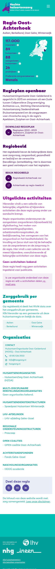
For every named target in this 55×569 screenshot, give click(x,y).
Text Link (9, 487)
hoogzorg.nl (14, 364)
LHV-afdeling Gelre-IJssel (19, 419)
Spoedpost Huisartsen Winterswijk (24, 406)
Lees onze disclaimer (38, 502)
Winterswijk (37, 327)
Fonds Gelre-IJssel (15, 457)
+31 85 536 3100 (16, 356)
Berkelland (12, 327)
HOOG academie (14, 469)
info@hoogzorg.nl (17, 360)
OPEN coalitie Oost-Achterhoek (23, 445)
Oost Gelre (36, 323)
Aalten (10, 323)
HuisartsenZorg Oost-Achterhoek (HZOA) (24, 379)
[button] (48, 6)
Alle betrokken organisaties (14, 562)
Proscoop (10, 433)
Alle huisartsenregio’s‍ (11, 560)
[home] (20, 7)
